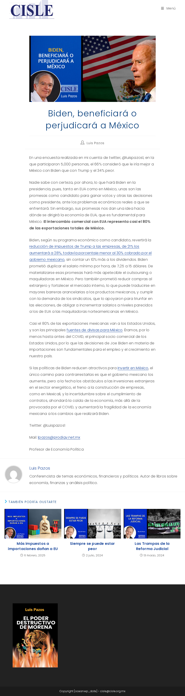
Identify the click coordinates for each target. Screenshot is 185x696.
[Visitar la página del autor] (14, 474)
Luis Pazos (95, 143)
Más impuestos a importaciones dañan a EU (33, 546)
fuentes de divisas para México (95, 330)
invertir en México (133, 368)
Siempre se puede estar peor (92, 546)
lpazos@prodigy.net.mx (59, 437)
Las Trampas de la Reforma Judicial (152, 546)
